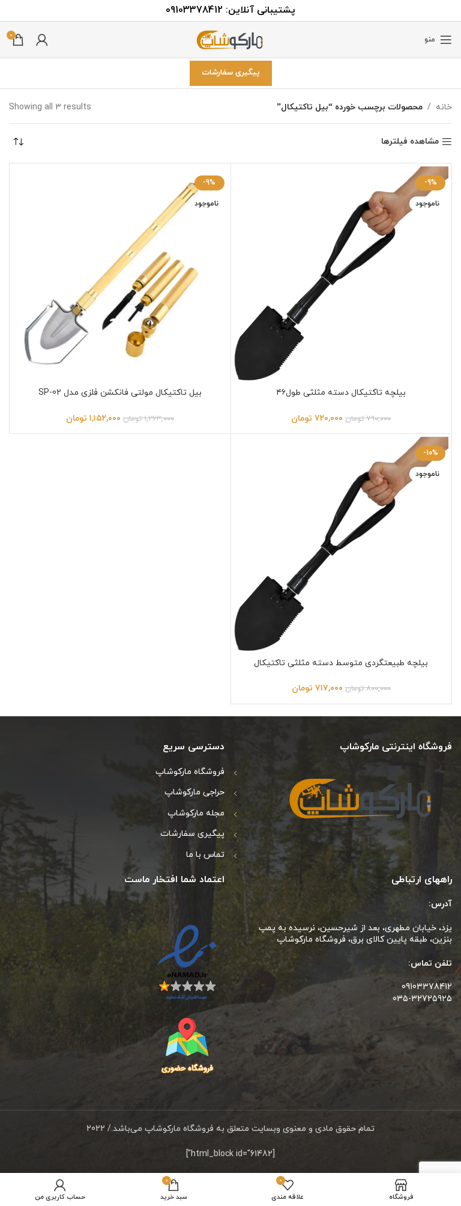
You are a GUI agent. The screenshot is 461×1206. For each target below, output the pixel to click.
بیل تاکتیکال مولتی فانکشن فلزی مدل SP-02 (120, 392)
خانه (444, 107)
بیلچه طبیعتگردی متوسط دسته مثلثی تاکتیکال (341, 663)
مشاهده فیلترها (410, 142)
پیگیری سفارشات (231, 72)
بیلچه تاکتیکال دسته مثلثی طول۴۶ (341, 392)
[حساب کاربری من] (42, 40)
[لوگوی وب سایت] (230, 38)
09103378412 (194, 10)
